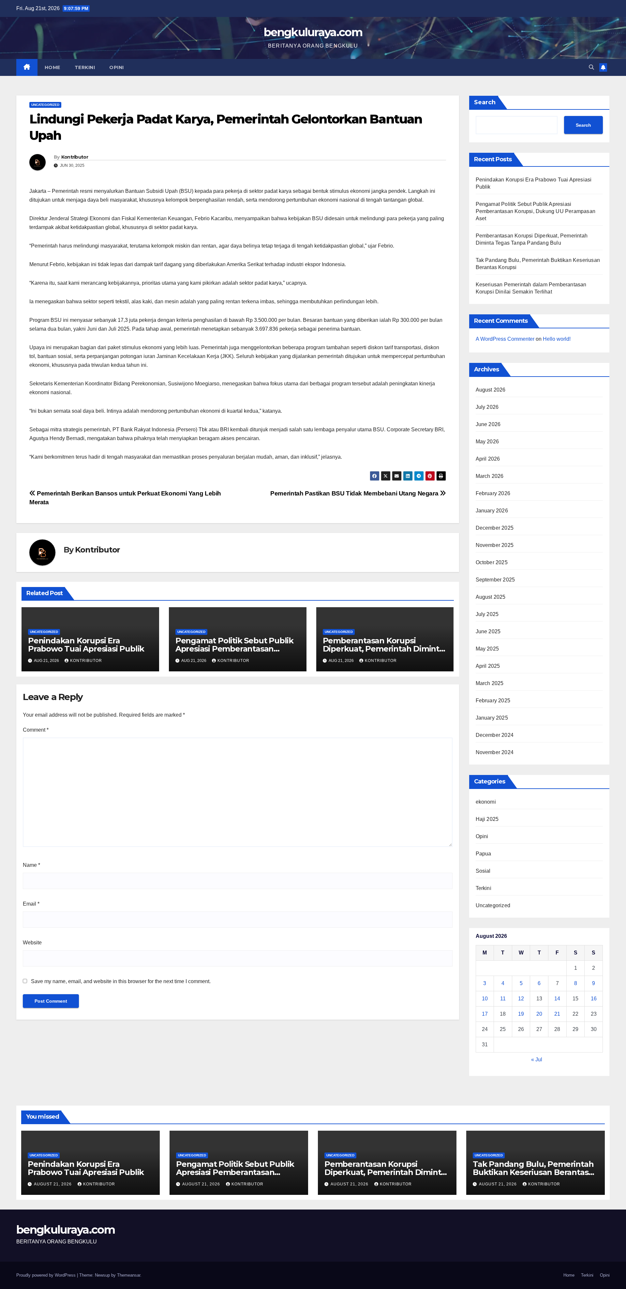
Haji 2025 (487, 819)
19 (521, 1014)
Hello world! (557, 339)
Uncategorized (45, 105)
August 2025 (491, 597)
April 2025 (488, 666)
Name (31, 865)
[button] (591, 67)
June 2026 (488, 424)
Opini (116, 67)
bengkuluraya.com (313, 32)
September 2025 (495, 579)
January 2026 (492, 510)
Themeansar (128, 1275)
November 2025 (495, 545)
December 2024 (495, 735)
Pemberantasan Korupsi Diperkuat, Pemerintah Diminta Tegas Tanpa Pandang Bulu (383, 649)
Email (31, 904)
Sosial (483, 871)
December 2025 (495, 528)
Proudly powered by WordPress (46, 1275)
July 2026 (487, 407)
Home (52, 67)
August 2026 (491, 390)
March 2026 (490, 476)
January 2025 (492, 718)
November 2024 (495, 752)
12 (521, 998)
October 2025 (492, 562)
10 (485, 998)
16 (594, 998)
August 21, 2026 (53, 1184)
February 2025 (493, 700)
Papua (483, 853)
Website (32, 942)
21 (557, 1014)
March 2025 (490, 683)
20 (539, 1014)
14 (557, 998)
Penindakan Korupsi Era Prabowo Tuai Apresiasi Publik (86, 644)
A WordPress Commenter (505, 339)
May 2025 (487, 649)
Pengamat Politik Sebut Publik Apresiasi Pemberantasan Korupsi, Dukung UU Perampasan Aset (536, 211)
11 (503, 998)
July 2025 (487, 614)
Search (485, 102)
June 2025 (488, 631)
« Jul (536, 1059)
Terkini (85, 67)
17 (485, 1014)
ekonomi (486, 802)
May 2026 (487, 441)
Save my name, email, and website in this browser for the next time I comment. (121, 981)
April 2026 (488, 459)
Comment (36, 730)
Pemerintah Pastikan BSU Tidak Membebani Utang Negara (355, 493)
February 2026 (493, 493)
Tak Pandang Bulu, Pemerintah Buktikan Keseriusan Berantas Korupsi (533, 1172)
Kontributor (74, 157)
